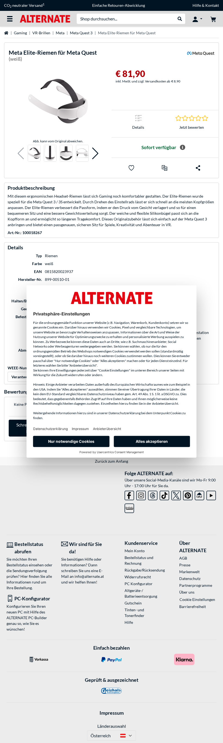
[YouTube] (211, 494)
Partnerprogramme (195, 585)
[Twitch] (129, 507)
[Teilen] (198, 168)
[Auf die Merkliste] (131, 168)
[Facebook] (129, 494)
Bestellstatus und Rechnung (139, 560)
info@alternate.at (89, 576)
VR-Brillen (41, 32)
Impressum (112, 713)
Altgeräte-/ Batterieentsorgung (141, 593)
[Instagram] (141, 494)
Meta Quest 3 (81, 32)
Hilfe (197, 5)
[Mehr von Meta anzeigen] (200, 56)
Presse (184, 565)
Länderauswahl (111, 726)
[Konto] (197, 18)
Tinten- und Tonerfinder (134, 612)
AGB (183, 558)
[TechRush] (199, 494)
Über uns (186, 592)
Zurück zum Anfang (111, 461)
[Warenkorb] (213, 18)
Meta (60, 32)
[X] (176, 494)
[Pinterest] (188, 494)
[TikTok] (164, 494)
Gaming (20, 32)
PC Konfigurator (139, 583)
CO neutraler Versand (24, 5)
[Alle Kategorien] (10, 18)
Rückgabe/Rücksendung (143, 570)
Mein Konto (135, 550)
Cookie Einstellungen (197, 599)
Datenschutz (189, 578)
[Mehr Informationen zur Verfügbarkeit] (182, 147)
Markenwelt (189, 571)
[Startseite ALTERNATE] (45, 18)
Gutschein (133, 603)
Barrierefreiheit (192, 606)
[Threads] (152, 494)
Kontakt (212, 5)
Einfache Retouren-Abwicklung (118, 5)
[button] (20, 153)
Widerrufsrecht (138, 577)
